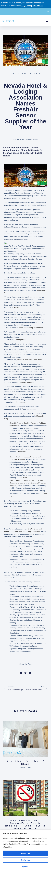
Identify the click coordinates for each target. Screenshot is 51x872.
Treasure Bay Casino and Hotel (29, 360)
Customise (25, 860)
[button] (47, 21)
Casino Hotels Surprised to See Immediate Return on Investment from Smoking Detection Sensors (28, 482)
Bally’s (16, 308)
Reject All (25, 867)
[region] (25, 851)
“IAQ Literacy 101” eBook (32, 6)
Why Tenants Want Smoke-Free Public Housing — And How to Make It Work (25, 824)
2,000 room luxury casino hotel (31, 328)
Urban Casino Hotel (26, 382)
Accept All (25, 853)
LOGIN (47, 11)
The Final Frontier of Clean (25, 762)
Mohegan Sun (20, 340)
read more (22, 452)
